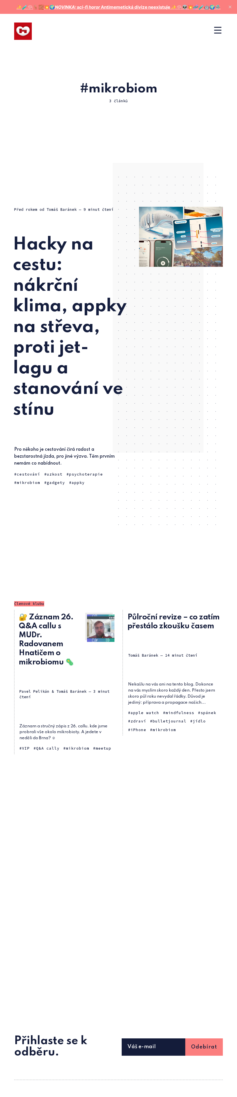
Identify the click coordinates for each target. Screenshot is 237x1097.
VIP (26, 748)
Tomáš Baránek (62, 209)
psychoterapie (86, 474)
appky (78, 482)
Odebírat (204, 1047)
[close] (230, 7)
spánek (208, 712)
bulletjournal (169, 721)
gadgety (56, 482)
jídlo (199, 721)
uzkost (54, 474)
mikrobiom (28, 482)
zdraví (138, 721)
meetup (103, 748)
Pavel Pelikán (34, 691)
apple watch (145, 712)
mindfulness (180, 712)
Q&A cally (48, 748)
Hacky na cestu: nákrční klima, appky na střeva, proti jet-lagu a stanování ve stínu (69, 327)
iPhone (138, 729)
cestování (28, 474)
